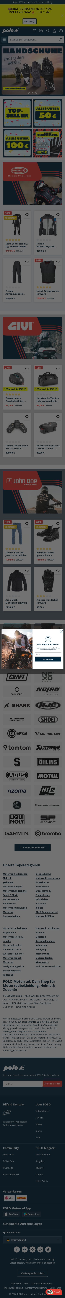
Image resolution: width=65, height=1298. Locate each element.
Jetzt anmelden (48, 659)
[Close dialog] (61, 631)
